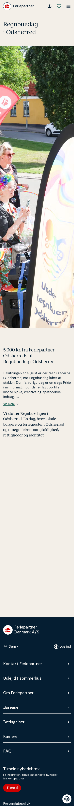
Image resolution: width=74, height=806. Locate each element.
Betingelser (13, 722)
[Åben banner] (67, 799)
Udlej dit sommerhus (22, 678)
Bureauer (11, 708)
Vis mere (9, 404)
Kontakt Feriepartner (22, 664)
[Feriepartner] (18, 6)
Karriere (10, 737)
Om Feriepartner (18, 693)
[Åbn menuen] (68, 6)
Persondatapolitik (16, 803)
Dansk (13, 646)
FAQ (7, 751)
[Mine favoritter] (59, 6)
